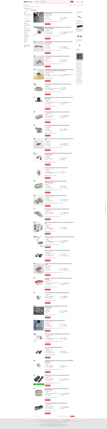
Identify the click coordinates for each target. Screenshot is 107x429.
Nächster (72, 416)
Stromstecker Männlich (79, 81)
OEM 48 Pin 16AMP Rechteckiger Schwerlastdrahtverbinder (55, 320)
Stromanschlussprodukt (79, 72)
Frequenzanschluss (78, 76)
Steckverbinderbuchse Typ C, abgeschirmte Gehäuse (79, 40)
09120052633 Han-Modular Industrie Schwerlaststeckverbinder (55, 195)
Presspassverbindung (43, 3)
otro (25, 27)
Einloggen (82, 2)
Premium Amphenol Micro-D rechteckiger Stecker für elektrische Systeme (57, 333)
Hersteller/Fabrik (27, 24)
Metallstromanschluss (79, 80)
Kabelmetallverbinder (54, 3)
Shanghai (26, 40)
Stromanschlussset (65, 3)
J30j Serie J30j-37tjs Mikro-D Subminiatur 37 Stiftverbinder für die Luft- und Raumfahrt (59, 236)
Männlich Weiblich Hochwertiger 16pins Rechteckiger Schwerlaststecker (57, 125)
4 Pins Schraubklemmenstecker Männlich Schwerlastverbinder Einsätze (57, 292)
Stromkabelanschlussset (79, 71)
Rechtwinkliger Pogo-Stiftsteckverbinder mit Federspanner (79, 21)
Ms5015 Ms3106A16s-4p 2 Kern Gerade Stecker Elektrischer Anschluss (57, 375)
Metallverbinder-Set (49, 3)
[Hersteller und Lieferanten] (28, 2)
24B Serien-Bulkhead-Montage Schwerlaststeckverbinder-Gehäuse (56, 403)
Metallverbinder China (59, 3)
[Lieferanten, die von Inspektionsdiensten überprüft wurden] (28, 20)
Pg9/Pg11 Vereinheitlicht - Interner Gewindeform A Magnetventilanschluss (57, 250)
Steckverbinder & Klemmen (27, 14)
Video (34, 12)
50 (39, 416)
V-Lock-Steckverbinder (79, 83)
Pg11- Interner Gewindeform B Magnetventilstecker (53, 347)
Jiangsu (26, 38)
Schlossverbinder (78, 79)
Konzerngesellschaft (27, 28)
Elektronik (25, 13)
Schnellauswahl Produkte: (37, 3)
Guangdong (26, 39)
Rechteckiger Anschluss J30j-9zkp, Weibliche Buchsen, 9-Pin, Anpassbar (57, 56)
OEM (25, 31)
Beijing (25, 41)
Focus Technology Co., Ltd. (53, 423)
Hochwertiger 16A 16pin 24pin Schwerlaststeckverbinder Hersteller (56, 167)
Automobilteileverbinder (79, 75)
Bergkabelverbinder (78, 74)
